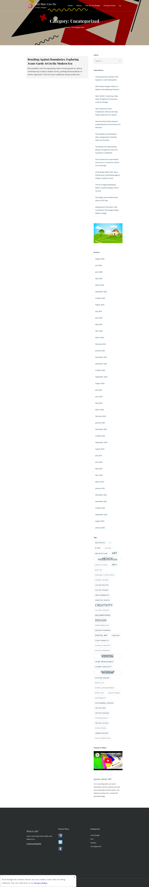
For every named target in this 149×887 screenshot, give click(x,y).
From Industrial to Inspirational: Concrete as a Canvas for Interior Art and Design (107, 162)
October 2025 (100, 298)
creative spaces (102, 600)
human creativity (103, 667)
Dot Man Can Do (45, 4)
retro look (99, 693)
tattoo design (102, 713)
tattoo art (100, 708)
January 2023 (100, 488)
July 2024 (98, 390)
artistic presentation (107, 559)
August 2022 (99, 521)
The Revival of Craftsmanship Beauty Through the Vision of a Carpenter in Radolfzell (106, 150)
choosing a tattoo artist (104, 575)
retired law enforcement (104, 688)
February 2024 (100, 416)
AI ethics (108, 548)
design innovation (102, 625)
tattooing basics (101, 718)
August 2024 (99, 383)
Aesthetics (100, 543)
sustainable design (104, 703)
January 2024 (100, 423)
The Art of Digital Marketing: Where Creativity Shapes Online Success (107, 188)
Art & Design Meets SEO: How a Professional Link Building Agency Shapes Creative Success (107, 175)
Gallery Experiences (102, 650)
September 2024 (101, 377)
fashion (116, 635)
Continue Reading (34, 844)
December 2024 (101, 357)
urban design (101, 733)
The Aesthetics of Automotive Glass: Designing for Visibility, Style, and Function (106, 137)
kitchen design (102, 678)
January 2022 (100, 528)
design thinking (102, 630)
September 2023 (101, 442)
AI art (97, 548)
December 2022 (101, 495)
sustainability (100, 698)
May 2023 (98, 469)
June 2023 (99, 462)
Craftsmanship (102, 595)
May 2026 (98, 278)
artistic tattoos (101, 565)
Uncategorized (96, 846)
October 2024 (100, 370)
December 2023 (101, 429)
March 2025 (99, 337)
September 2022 (101, 514)
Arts (114, 564)
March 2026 (99, 285)
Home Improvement (104, 662)
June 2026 (99, 272)
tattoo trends (100, 728)
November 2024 (101, 364)
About (79, 5)
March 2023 (99, 482)
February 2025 (100, 344)
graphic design (107, 656)
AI (110, 543)
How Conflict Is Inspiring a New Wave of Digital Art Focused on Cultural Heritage (106, 99)
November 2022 (101, 501)
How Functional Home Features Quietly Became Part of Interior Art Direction (108, 124)
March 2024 (99, 410)
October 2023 (100, 436)
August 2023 (99, 449)
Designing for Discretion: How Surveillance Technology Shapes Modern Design (107, 210)
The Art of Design (92, 5)
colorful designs (101, 580)
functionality (102, 640)
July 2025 (98, 311)
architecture (101, 553)
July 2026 (98, 265)
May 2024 (98, 403)
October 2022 (100, 508)
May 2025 (98, 324)
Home (70, 5)
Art (114, 553)
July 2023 (98, 455)
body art (98, 570)
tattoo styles (101, 723)
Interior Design (108, 672)
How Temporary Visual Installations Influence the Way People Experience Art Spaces (106, 112)
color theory (101, 590)
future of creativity (102, 645)
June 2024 (99, 396)
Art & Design (95, 835)
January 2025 (100, 351)
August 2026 (99, 259)
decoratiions (102, 615)
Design (100, 620)
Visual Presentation (102, 738)
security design (114, 693)
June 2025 (99, 318)
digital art (101, 635)
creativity (104, 605)
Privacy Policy (110, 5)
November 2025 (101, 292)
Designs (93, 843)
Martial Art (99, 683)
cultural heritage (102, 610)
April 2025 (99, 331)
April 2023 (99, 475)
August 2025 (99, 305)
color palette (102, 585)
